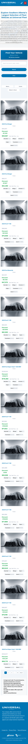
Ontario (20, 86)
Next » (21, 672)
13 (17, 672)
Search (14, 69)
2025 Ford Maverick (7, 270)
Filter (14, 75)
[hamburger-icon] (25, 3)
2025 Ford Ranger (7, 124)
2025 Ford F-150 (6, 223)
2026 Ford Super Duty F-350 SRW (11, 366)
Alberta (7, 86)
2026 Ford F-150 (6, 416)
